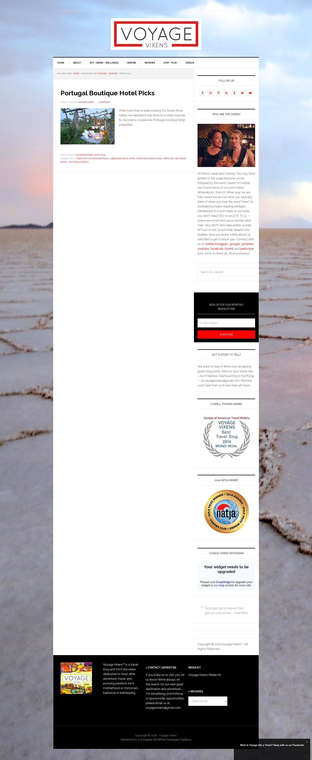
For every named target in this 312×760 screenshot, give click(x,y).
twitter (209, 244)
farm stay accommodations (92, 158)
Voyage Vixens (156, 34)
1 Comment (104, 102)
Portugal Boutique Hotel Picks (107, 93)
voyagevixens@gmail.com (163, 707)
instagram (221, 244)
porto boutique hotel (149, 158)
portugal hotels (78, 162)
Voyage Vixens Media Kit (204, 675)
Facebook (216, 248)
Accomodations (84, 155)
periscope (246, 248)
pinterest (248, 244)
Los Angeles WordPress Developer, (159, 739)
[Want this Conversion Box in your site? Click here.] (306, 756)
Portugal (100, 155)
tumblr (229, 248)
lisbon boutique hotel (122, 158)
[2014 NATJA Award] (226, 512)
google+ (235, 244)
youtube (203, 248)
